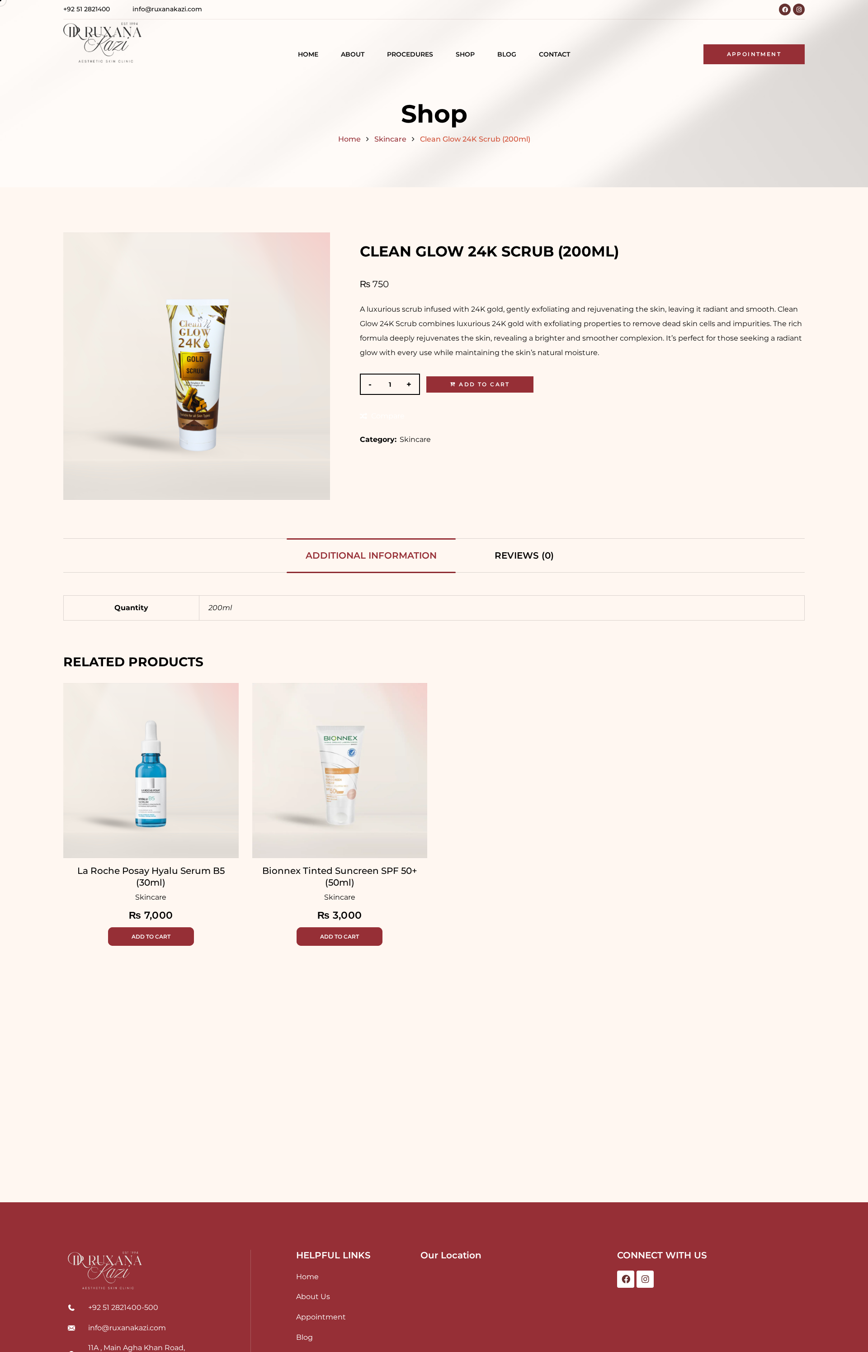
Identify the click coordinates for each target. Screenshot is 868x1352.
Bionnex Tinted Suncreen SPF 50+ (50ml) (339, 876)
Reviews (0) (524, 555)
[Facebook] (785, 9)
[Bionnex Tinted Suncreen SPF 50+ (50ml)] (340, 771)
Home (349, 139)
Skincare (390, 139)
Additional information (371, 555)
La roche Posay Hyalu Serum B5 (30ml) (151, 876)
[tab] (371, 555)
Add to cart (484, 384)
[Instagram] (799, 9)
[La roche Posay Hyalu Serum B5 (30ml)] (151, 771)
